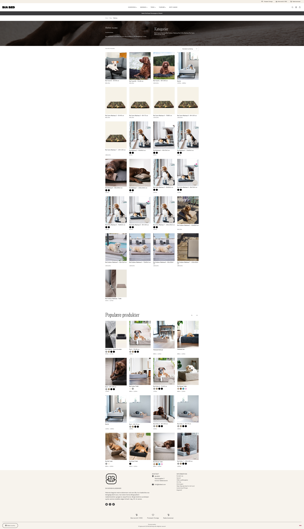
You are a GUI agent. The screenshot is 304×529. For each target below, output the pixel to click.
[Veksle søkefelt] (292, 7)
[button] (300, 7)
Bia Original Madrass (160, 33)
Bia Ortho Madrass (183, 33)
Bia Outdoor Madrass (172, 33)
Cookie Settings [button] (192, 525)
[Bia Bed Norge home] (8, 7)
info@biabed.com (160, 484)
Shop (110, 18)
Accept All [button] (179, 525)
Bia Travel (162, 34)
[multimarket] (296, 7)
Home (106, 18)
